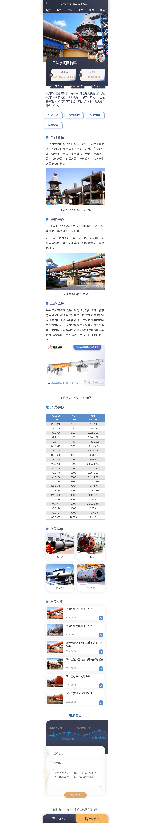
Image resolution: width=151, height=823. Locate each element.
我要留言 (53, 125)
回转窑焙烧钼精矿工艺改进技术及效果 (84, 644)
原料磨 (91, 557)
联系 (102, 10)
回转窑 (60, 588)
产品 (69, 4)
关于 (59, 10)
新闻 (80, 10)
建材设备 (78, 4)
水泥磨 (91, 588)
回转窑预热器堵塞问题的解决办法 (84, 659)
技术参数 (74, 115)
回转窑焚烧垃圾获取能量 (79, 693)
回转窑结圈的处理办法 (78, 676)
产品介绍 (53, 115)
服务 (91, 10)
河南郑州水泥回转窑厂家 (79, 625)
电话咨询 (93, 818)
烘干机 (60, 557)
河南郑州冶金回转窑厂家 (79, 609)
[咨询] (100, 57)
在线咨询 (60, 818)
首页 (62, 4)
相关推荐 (95, 115)
